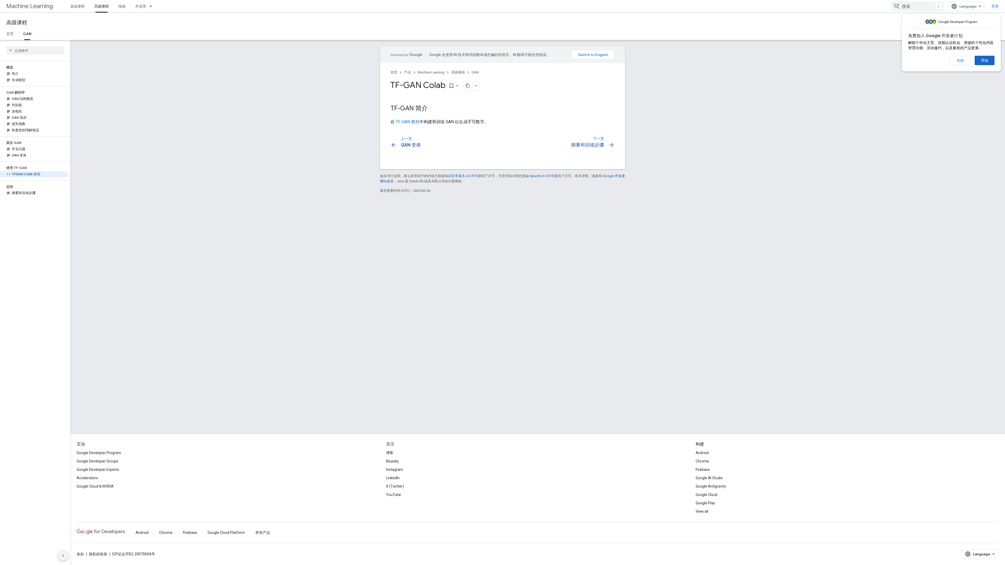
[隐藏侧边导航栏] (63, 555)
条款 (80, 554)
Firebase (703, 469)
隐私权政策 (98, 554)
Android (702, 453)
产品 (407, 72)
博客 (389, 453)
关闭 (960, 60)
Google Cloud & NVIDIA (95, 486)
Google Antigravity (711, 486)
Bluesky (392, 461)
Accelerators (87, 478)
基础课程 (77, 6)
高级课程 (101, 6)
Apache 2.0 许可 (542, 176)
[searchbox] (35, 50)
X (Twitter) (395, 486)
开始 (984, 60)
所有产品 (262, 532)
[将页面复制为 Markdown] (467, 85)
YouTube (393, 495)
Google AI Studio (709, 478)
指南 (122, 6)
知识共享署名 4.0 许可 (461, 176)
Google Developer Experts (98, 469)
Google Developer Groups (97, 461)
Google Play (705, 503)
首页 (10, 33)
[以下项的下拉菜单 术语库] (152, 6)
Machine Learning (29, 6)
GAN (27, 33)
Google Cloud (706, 495)
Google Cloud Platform (226, 532)
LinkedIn (393, 478)
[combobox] (917, 6)
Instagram (394, 469)
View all (702, 511)
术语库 (140, 6)
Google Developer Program (99, 453)
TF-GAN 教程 (408, 121)
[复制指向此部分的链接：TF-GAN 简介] (433, 109)
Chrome (702, 461)
